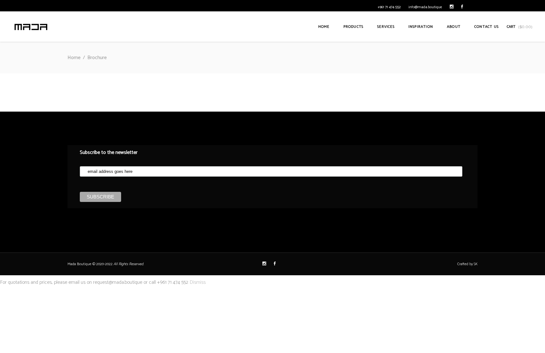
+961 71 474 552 (389, 7)
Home (73, 58)
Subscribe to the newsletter (109, 152)
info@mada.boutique (425, 7)
